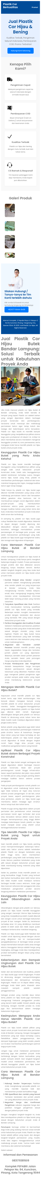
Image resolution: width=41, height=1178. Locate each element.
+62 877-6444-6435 (16, 309)
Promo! (35, 7)
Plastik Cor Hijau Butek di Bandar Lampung (20, 548)
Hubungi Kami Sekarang (20, 50)
